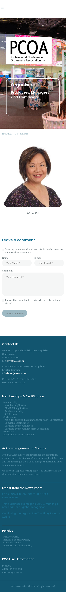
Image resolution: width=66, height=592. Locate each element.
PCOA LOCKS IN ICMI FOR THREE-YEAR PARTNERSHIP (25, 496)
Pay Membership (14, 411)
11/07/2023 (7, 134)
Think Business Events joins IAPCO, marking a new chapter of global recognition (30, 505)
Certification (10, 417)
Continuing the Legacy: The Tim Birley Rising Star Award (33, 515)
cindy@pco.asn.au (14, 361)
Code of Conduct (12, 542)
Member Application (16, 405)
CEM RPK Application (16, 408)
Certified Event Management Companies (27, 428)
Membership (10, 402)
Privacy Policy (11, 536)
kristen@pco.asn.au (15, 373)
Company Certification (17, 423)
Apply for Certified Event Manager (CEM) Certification (34, 420)
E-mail (37, 258)
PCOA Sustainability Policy (17, 545)
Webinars (8, 431)
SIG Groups (11, 414)
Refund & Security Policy (16, 539)
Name (5, 258)
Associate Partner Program (18, 434)
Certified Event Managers (19, 425)
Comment (7, 270)
